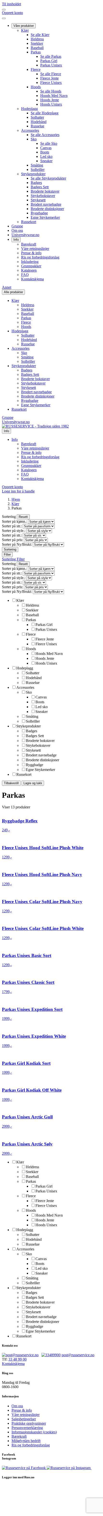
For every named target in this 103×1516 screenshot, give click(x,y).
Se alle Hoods (50, 91)
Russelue (37, 126)
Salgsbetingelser (23, 1419)
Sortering (10, 549)
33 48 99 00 (17, 1359)
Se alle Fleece (50, 74)
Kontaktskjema (32, 279)
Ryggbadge (39, 213)
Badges (36, 183)
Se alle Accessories (45, 135)
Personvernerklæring (27, 1428)
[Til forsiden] (35, 426)
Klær (25, 30)
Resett (23, 517)
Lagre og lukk (32, 783)
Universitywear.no (25, 235)
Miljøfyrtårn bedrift (25, 1441)
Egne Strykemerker (45, 217)
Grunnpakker (31, 266)
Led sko (46, 156)
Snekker (37, 43)
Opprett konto (12, 13)
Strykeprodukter (33, 174)
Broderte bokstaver (45, 191)
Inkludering (30, 262)
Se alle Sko (48, 143)
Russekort (28, 222)
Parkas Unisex (51, 65)
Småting (37, 165)
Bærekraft (28, 244)
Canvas (46, 148)
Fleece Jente (49, 78)
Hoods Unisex (51, 104)
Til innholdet (11, 4)
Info (16, 239)
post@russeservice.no (78, 1355)
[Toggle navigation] (4, 9)
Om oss (17, 230)
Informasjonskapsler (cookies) (34, 1432)
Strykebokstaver (43, 196)
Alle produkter (13, 292)
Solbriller (38, 169)
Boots (44, 152)
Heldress (37, 39)
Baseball (37, 48)
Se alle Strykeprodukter (48, 178)
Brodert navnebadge (46, 204)
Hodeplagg (29, 109)
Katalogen (29, 270)
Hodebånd (38, 122)
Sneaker (46, 161)
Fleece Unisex (51, 82)
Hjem (15, 499)
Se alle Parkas (50, 56)
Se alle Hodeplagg (44, 113)
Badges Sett (40, 187)
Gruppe (17, 226)
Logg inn (18, 491)
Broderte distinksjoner (47, 209)
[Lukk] (4, 18)
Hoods (36, 87)
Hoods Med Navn (54, 96)
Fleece (35, 69)
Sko (34, 139)
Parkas (36, 52)
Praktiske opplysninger (28, 1423)
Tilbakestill (11, 783)
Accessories (30, 130)
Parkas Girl (48, 61)
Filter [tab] (21, 559)
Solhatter (37, 117)
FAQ (25, 275)
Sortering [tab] (9, 559)
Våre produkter (23, 26)
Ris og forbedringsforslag (40, 257)
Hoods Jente (49, 100)
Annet (6, 287)
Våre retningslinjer (35, 249)
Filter (7, 554)
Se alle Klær (40, 35)
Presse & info (31, 253)
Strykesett (38, 200)
